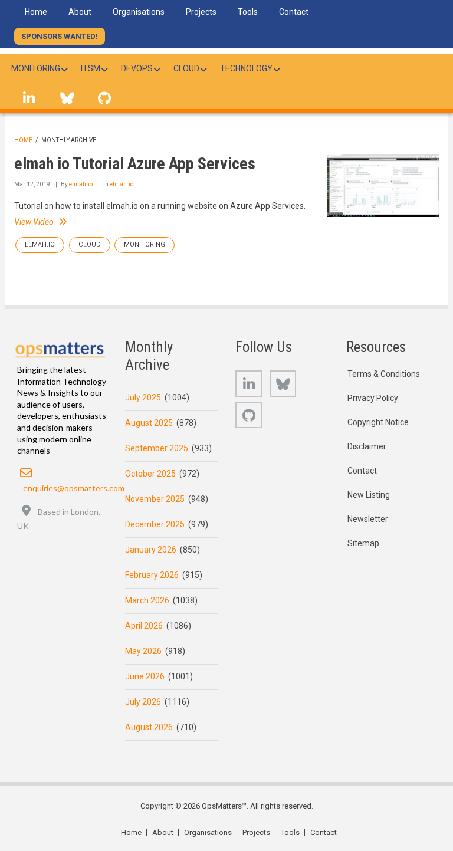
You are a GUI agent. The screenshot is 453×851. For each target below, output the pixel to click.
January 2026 (150, 549)
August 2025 (149, 423)
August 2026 (149, 727)
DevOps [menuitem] (137, 68)
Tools (290, 832)
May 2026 (143, 651)
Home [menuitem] (36, 12)
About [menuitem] (79, 12)
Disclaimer (366, 446)
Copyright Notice (378, 422)
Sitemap (363, 543)
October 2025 (150, 473)
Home (23, 140)
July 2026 (143, 702)
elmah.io (81, 184)
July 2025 (143, 397)
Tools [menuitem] (248, 12)
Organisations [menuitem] (139, 12)
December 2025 (155, 524)
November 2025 (155, 499)
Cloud (89, 244)
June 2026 (145, 676)
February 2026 (152, 575)
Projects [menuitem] (201, 12)
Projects (256, 832)
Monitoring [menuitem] (35, 68)
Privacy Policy (372, 398)
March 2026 (147, 600)
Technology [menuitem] (246, 68)
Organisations (208, 832)
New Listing (368, 495)
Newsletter (367, 519)
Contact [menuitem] (293, 12)
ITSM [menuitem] (90, 68)
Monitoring (144, 244)
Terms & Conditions (383, 374)
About (162, 832)
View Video (34, 221)
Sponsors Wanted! (59, 36)
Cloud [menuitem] (186, 68)
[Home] (60, 347)
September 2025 (156, 448)
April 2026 (144, 625)
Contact (362, 470)
